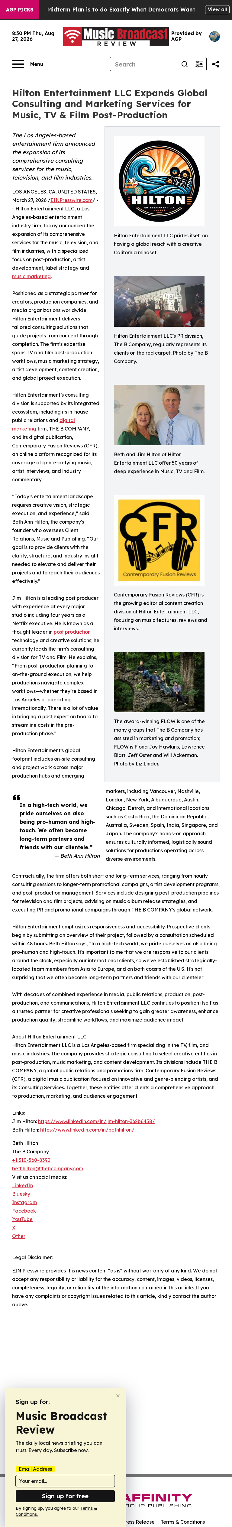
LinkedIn (22, 1185)
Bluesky (21, 1194)
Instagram (24, 1202)
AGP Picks (19, 10)
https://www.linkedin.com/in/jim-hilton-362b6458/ (96, 1121)
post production (72, 632)
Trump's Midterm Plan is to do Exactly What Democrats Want (109, 9)
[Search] (184, 64)
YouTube (22, 1219)
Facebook (24, 1211)
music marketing (31, 276)
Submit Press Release (130, 1522)
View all (217, 9)
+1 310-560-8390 (31, 1160)
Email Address (35, 1469)
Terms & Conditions (183, 1522)
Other (18, 1236)
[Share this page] (215, 64)
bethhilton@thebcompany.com (47, 1168)
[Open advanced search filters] (199, 64)
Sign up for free (65, 1496)
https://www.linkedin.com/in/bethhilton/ (87, 1130)
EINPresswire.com (71, 200)
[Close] (118, 1396)
